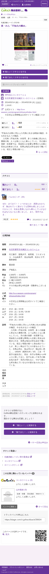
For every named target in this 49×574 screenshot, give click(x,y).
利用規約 (5, 567)
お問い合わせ (38, 567)
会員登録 (27, 5)
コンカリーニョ (11, 461)
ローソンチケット (12, 465)
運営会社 (29, 567)
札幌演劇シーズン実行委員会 (16, 457)
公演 (8, 17)
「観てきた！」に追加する (25, 432)
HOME (3, 17)
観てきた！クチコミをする (16, 77)
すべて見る (43, 507)
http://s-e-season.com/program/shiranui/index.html (22, 294)
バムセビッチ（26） (17, 197)
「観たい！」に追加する (25, 425)
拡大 (7, 534)
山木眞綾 (21, 490)
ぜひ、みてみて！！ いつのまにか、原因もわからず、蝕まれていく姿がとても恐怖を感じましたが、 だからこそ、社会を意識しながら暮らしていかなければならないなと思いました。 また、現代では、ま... (24, 209)
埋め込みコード (7, 161)
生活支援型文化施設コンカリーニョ (20, 98)
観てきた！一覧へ (37, 225)
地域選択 (5, 4)
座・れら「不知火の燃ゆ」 (14, 26)
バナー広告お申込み (9, 14)
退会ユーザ (31, 394)
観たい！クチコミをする (15, 72)
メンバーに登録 (8, 507)
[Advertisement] (24, 556)
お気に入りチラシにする (39, 65)
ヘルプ (4, 570)
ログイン (17, 5)
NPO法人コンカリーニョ (15, 95)
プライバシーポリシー (17, 567)
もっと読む (43, 152)
